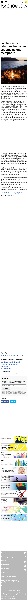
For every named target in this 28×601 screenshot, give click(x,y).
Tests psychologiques (9, 557)
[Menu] (6, 3)
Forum (3, 561)
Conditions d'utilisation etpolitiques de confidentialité (10, 581)
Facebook (4, 401)
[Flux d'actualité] (25, 566)
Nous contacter (6, 586)
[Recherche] (22, 3)
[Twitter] (25, 562)
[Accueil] (2, 3)
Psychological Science (19, 194)
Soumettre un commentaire (9, 374)
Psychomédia (4, 56)
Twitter (12, 401)
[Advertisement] (14, 25)
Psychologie (5, 366)
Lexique (4, 553)
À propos (4, 572)
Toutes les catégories (14, 590)
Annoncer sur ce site (8, 576)
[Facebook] (25, 558)
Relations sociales (6, 368)
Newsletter (5, 568)
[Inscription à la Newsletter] (25, 3)
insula (21, 173)
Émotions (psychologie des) (9, 364)
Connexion (5, 564)
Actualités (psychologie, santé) (10, 362)
